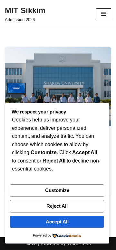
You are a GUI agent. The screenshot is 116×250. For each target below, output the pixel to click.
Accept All (57, 221)
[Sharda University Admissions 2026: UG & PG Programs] (58, 86)
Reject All (57, 206)
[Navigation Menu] (103, 13)
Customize (57, 190)
